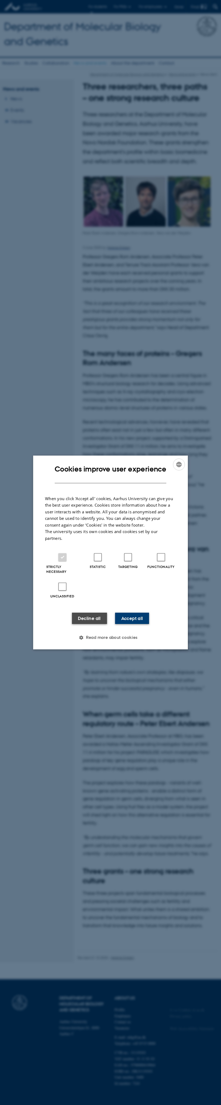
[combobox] (179, 464)
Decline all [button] (89, 618)
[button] (110, 637)
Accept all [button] (132, 618)
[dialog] (110, 552)
